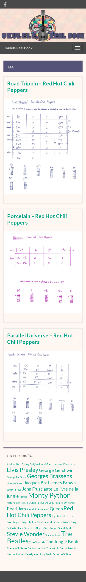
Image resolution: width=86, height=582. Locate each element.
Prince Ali (43, 509)
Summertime (52, 535)
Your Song (39, 554)
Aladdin (11, 464)
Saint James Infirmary (49, 522)
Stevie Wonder (25, 534)
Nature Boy (13, 502)
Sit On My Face (15, 527)
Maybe (23, 496)
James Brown (63, 482)
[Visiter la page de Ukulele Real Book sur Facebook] (5, 3)
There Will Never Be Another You (26, 548)
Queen (56, 508)
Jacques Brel (36, 482)
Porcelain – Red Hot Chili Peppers (37, 219)
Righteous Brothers (63, 516)
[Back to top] (75, 571)
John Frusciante (37, 488)
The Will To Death (56, 548)
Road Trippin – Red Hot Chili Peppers (41, 86)
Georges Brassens (49, 476)
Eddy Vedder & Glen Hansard (46, 464)
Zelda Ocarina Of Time (59, 554)
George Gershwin (56, 470)
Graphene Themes (35, 576)
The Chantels (37, 542)
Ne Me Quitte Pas (30, 502)
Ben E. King (22, 464)
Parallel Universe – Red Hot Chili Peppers (40, 338)
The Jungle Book (62, 541)
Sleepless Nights (34, 527)
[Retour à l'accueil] (43, 25)
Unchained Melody (22, 554)
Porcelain (32, 509)
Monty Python (49, 495)
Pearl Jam (16, 508)
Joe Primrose (14, 489)
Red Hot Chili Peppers (40, 511)
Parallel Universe (65, 502)
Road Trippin (14, 522)
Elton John (69, 464)
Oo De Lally (47, 502)
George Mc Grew (16, 477)
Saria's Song (69, 522)
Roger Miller (29, 522)
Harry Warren (15, 483)
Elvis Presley (22, 469)
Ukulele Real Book (18, 48)
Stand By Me (65, 527)
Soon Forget (51, 527)
